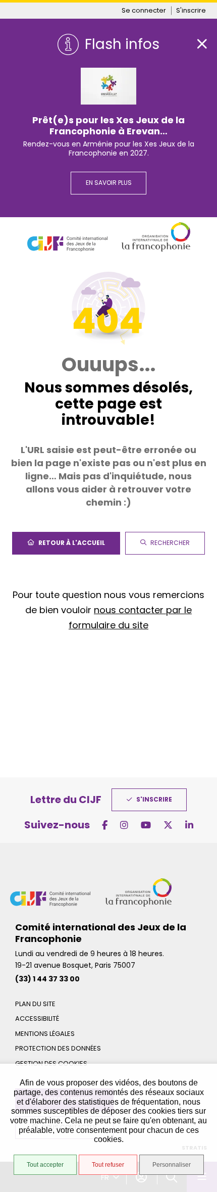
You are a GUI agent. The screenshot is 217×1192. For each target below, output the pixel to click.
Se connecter (144, 10)
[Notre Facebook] (104, 825)
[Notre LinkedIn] (189, 825)
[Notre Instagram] (124, 825)
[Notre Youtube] (146, 825)
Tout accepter (45, 1164)
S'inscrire (191, 10)
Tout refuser (108, 1164)
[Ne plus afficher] (202, 44)
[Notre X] (168, 825)
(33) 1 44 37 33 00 (47, 979)
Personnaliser (171, 1164)
